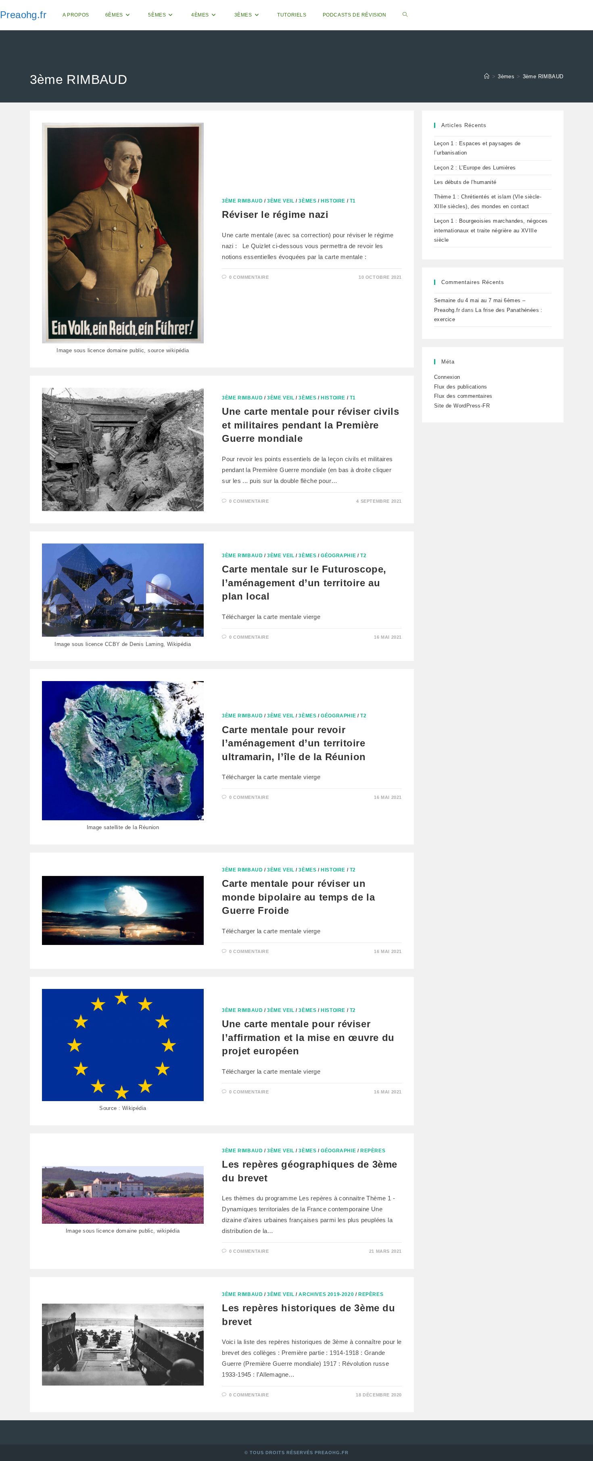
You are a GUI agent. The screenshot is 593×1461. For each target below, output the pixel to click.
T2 (363, 555)
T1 (353, 201)
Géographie (338, 555)
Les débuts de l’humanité (465, 182)
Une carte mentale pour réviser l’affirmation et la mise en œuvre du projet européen (308, 1037)
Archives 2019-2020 (326, 1294)
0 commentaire (249, 277)
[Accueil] (486, 76)
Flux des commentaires (463, 396)
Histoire (333, 201)
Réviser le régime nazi (275, 214)
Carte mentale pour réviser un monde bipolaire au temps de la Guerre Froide (298, 897)
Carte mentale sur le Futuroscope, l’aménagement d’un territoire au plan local (304, 583)
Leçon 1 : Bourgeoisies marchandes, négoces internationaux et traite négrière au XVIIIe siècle (491, 230)
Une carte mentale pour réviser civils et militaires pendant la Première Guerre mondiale (310, 425)
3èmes (307, 201)
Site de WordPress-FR (462, 406)
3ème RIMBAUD (543, 76)
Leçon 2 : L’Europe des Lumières (475, 168)
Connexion (447, 377)
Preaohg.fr (23, 14)
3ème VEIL (280, 201)
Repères (372, 1151)
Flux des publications (460, 387)
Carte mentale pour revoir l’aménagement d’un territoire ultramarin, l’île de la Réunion (294, 743)
